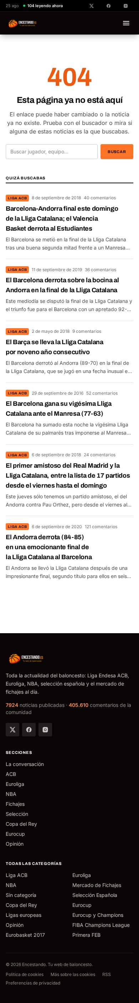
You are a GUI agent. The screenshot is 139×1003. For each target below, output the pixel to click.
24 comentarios (99, 454)
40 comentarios (100, 197)
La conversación (25, 764)
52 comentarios (102, 393)
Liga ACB (17, 198)
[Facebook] (29, 729)
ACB (11, 774)
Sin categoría (21, 895)
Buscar (117, 151)
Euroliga (15, 784)
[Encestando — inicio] (23, 23)
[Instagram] (45, 729)
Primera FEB (86, 935)
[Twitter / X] (12, 729)
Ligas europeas (23, 915)
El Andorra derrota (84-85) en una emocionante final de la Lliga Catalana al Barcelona (49, 547)
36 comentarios (100, 269)
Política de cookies (24, 974)
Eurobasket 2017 (25, 935)
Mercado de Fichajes (96, 885)
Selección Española (94, 895)
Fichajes (15, 804)
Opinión (15, 844)
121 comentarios (101, 526)
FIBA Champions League (101, 925)
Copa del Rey (21, 824)
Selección (17, 814)
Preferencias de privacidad (33, 983)
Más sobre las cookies (73, 974)
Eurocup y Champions (97, 915)
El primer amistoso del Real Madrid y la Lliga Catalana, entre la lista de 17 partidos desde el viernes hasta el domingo (68, 475)
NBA (11, 794)
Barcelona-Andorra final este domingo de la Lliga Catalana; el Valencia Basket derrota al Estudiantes (62, 218)
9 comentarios (86, 331)
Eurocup (15, 834)
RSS (106, 974)
